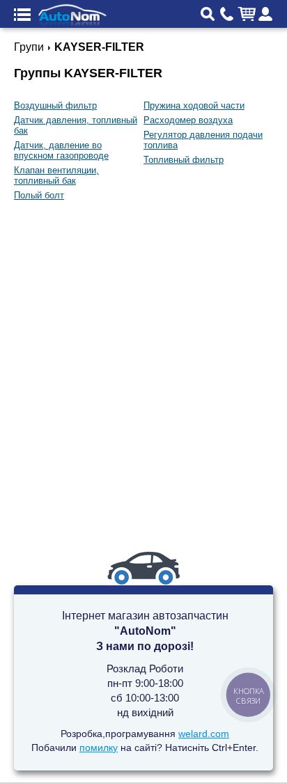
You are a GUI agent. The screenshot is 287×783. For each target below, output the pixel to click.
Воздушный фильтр (55, 105)
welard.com (203, 733)
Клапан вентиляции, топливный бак (56, 175)
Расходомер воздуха (188, 120)
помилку (98, 747)
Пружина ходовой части (194, 105)
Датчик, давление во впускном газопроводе (61, 150)
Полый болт (39, 195)
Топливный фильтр (184, 160)
